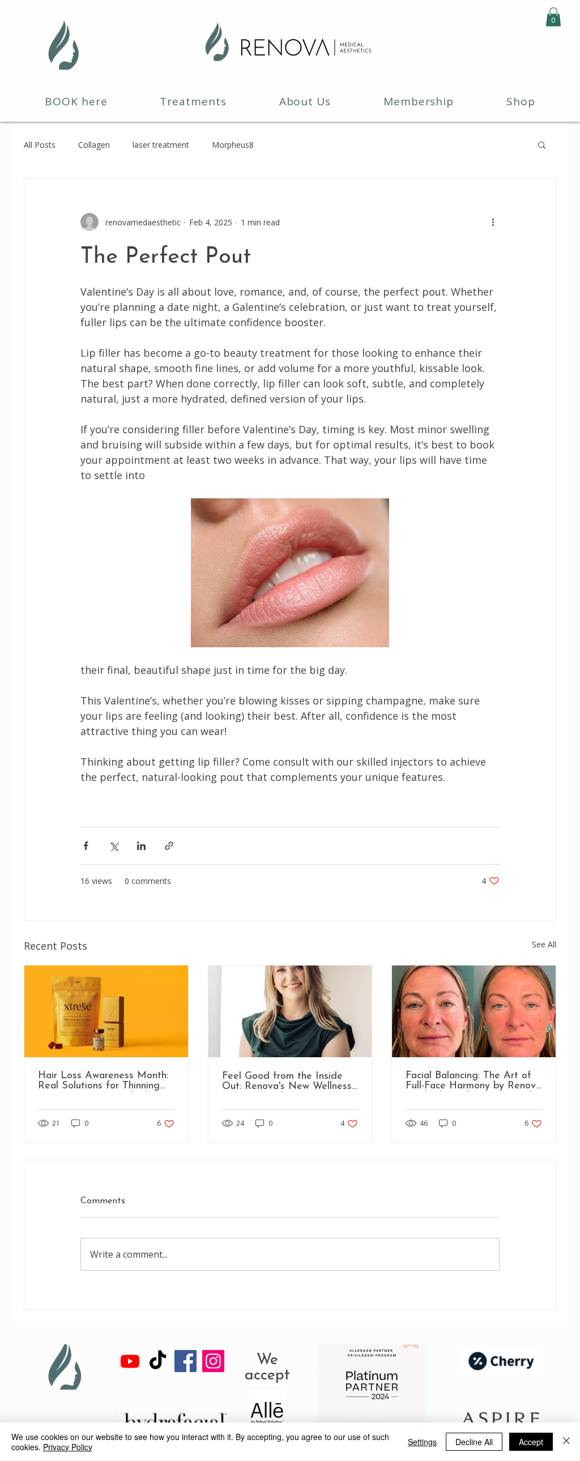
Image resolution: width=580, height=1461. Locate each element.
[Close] (566, 1442)
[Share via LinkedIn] (141, 845)
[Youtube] (130, 1361)
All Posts (40, 144)
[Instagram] (213, 1361)
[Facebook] (185, 1361)
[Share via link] (169, 845)
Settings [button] (422, 1441)
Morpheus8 (233, 144)
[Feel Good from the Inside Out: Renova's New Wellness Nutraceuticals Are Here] (290, 1011)
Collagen (94, 144)
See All (544, 944)
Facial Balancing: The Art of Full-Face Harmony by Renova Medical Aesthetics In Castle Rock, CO (473, 1081)
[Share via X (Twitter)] (113, 845)
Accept (531, 1441)
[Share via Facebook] (85, 845)
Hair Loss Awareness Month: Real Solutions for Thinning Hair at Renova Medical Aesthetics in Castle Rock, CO (103, 1081)
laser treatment (161, 144)
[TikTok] (158, 1361)
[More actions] (493, 222)
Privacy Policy (67, 1447)
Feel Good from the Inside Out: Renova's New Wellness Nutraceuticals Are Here (287, 1081)
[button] (553, 16)
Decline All (474, 1441)
